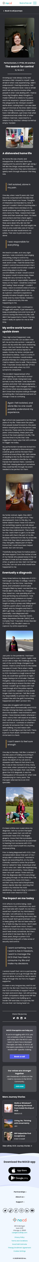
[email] (25, 1018)
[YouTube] (33, 1210)
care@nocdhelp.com (19, 1233)
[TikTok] (11, 1210)
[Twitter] (6, 1210)
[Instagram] (22, 1210)
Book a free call (26, 3)
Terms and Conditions (19, 1241)
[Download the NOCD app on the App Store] (19, 1171)
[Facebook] (17, 1210)
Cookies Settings (20, 1251)
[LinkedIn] (27, 1210)
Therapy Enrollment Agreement (19, 1248)
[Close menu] (35, 3)
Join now (20, 1086)
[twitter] (14, 1018)
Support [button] (19, 1202)
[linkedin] (21, 1018)
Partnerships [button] (19, 1192)
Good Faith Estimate (19, 1244)
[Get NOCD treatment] (19, 1221)
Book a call (19, 1056)
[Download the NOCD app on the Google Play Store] (19, 1178)
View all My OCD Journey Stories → (17, 1146)
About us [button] (20, 1197)
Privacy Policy (19, 1237)
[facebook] (18, 1018)
